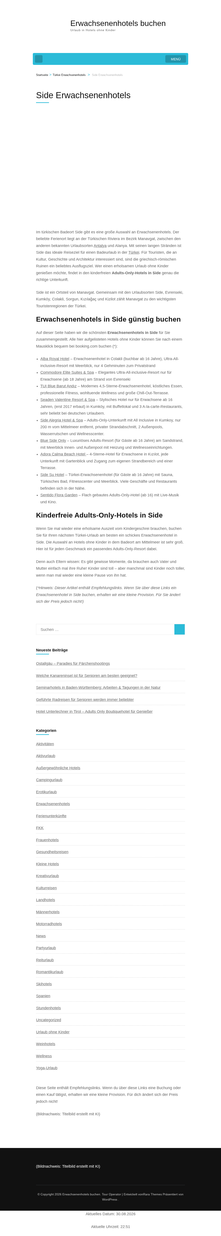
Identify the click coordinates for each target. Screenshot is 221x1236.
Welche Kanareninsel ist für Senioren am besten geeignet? (86, 675)
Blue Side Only (53, 440)
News (41, 936)
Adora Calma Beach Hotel (63, 454)
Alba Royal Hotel (54, 359)
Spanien (43, 996)
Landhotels (45, 900)
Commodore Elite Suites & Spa (67, 372)
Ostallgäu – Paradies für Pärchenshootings (73, 663)
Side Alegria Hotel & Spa (61, 420)
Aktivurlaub (45, 756)
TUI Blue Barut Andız (58, 386)
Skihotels (44, 984)
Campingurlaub (49, 780)
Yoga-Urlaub (46, 1068)
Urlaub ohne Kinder (52, 1032)
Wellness (44, 1056)
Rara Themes (152, 1194)
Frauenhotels (47, 840)
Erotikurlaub (46, 792)
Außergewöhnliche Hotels (58, 768)
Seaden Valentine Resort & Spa (67, 400)
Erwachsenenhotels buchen (118, 23)
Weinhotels (45, 1044)
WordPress (109, 1199)
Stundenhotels (48, 1008)
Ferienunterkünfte (51, 816)
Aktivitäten (45, 744)
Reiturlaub (45, 960)
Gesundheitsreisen (52, 852)
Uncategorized (48, 1020)
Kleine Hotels (47, 864)
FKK (40, 828)
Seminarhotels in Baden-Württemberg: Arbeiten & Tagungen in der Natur (98, 687)
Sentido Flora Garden (58, 495)
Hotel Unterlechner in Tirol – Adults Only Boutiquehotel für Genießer (94, 711)
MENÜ (176, 59)
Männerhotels (48, 912)
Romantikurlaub (49, 972)
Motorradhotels (49, 924)
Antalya (100, 246)
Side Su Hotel (52, 475)
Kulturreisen (46, 888)
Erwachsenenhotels (53, 804)
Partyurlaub (46, 948)
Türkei (133, 252)
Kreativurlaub (47, 876)
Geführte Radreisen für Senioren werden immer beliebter (85, 699)
